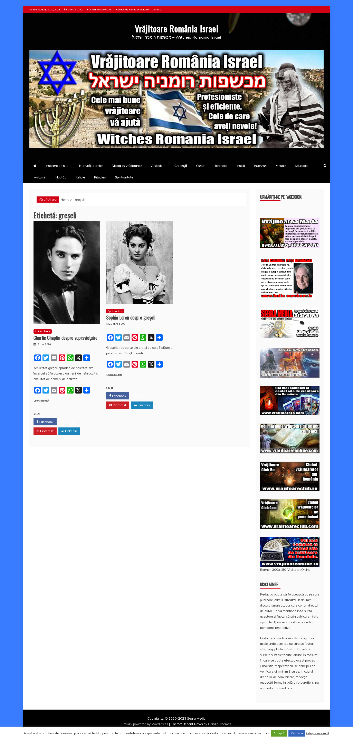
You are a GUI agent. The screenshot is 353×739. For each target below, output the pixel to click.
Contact (157, 9)
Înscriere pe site (73, 9)
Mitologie (301, 166)
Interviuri (260, 166)
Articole (157, 166)
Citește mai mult (41, 400)
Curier (200, 166)
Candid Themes (219, 724)
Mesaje (281, 166)
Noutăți (60, 177)
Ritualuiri (100, 177)
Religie (80, 177)
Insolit (241, 166)
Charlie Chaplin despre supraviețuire (65, 337)
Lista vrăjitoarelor (90, 166)
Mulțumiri (40, 177)
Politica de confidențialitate (132, 9)
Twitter (70, 422)
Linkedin (70, 431)
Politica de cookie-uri (99, 9)
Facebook (46, 422)
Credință (180, 166)
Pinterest (46, 431)
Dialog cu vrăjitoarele (127, 166)
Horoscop (220, 166)
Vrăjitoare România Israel (176, 28)
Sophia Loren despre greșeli (130, 317)
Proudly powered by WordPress (145, 724)
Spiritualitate (124, 177)
